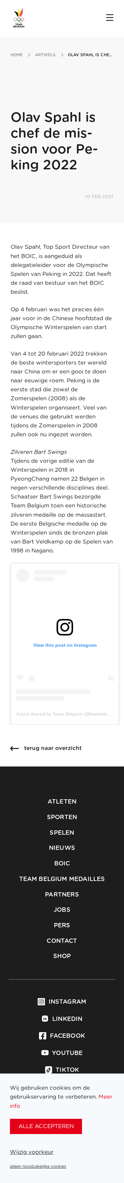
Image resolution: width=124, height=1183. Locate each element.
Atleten (62, 802)
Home (17, 55)
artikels (45, 55)
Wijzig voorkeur (32, 1152)
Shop (62, 956)
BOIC (62, 864)
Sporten (62, 817)
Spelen (62, 833)
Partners (62, 895)
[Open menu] (109, 18)
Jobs (62, 910)
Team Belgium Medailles (62, 879)
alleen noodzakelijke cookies (38, 1166)
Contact (62, 941)
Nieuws (62, 848)
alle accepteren (46, 1126)
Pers (62, 926)
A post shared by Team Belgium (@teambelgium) (67, 714)
